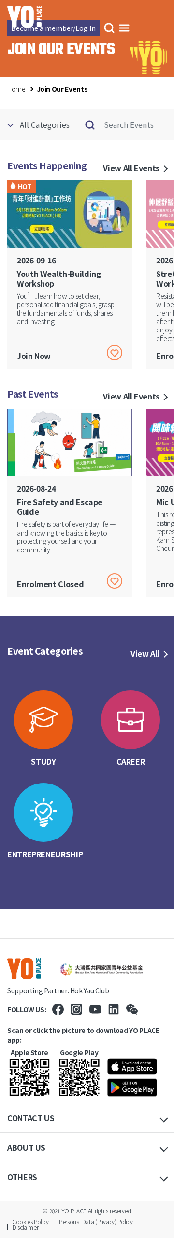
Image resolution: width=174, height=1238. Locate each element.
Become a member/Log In (53, 28)
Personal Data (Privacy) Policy (95, 1221)
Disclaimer (25, 1227)
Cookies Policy (30, 1221)
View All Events (131, 168)
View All (145, 653)
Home (16, 89)
